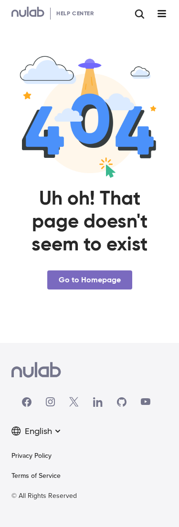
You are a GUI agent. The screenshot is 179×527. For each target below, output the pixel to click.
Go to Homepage (90, 280)
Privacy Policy (31, 456)
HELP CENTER (75, 13)
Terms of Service (36, 476)
